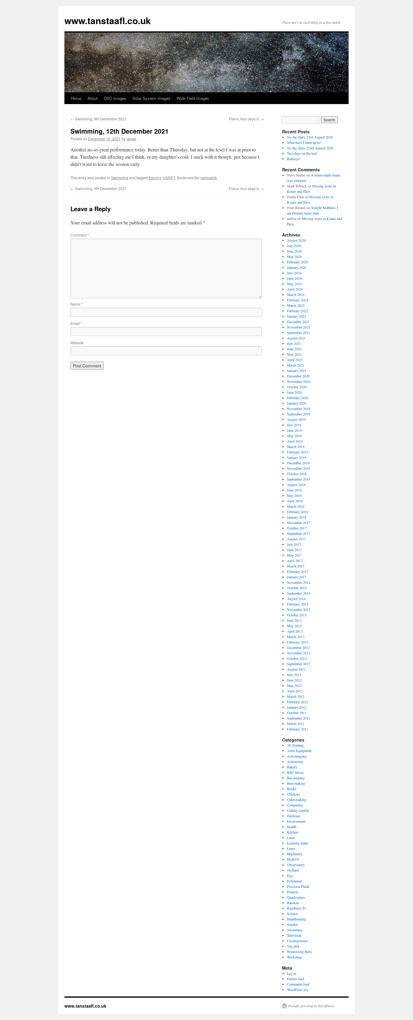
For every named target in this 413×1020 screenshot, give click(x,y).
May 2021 (294, 354)
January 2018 (296, 517)
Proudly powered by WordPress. (311, 1005)
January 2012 (296, 707)
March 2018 (295, 506)
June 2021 (294, 348)
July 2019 (294, 424)
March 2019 (295, 446)
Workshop (294, 957)
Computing (295, 804)
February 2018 (297, 511)
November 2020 (298, 381)
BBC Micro (295, 772)
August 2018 (296, 484)
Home (76, 98)
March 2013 (295, 636)
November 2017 (298, 522)
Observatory (296, 864)
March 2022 (295, 305)
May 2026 (294, 256)
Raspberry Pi (296, 908)
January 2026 (296, 267)
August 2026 (296, 240)
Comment (79, 234)
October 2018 (297, 473)
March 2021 (295, 365)
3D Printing (295, 745)
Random (293, 902)
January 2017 (296, 576)
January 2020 (296, 403)
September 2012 (298, 663)
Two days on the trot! (302, 153)
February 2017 (297, 571)
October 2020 (297, 386)
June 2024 (294, 278)
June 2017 (294, 549)
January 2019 (296, 457)
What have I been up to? (304, 142)
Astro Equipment (299, 750)
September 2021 (298, 332)
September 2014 (298, 593)
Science (292, 913)
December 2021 (298, 321)
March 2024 (295, 294)
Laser (291, 837)
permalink (208, 177)
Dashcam (293, 815)
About (92, 98)
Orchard (293, 870)
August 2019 (296, 419)
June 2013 (294, 620)
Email (76, 323)
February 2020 (297, 397)
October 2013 (297, 614)
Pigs (290, 875)
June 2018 (294, 490)
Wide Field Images (193, 98)
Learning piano (297, 842)
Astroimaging (297, 756)
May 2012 (294, 685)
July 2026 (294, 245)
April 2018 (295, 500)
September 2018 (298, 479)
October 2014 (297, 587)
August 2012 (296, 669)
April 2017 (295, 560)
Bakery (292, 766)
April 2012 (295, 690)
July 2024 (294, 272)
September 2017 (298, 533)
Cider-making (296, 799)
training (155, 177)
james (131, 138)
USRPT (169, 177)
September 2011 (298, 718)
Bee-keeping (296, 777)
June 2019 (294, 430)
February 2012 (297, 701)
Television (294, 935)
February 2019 (297, 452)
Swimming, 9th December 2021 (98, 118)
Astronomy (295, 761)
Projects (292, 891)
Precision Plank (298, 886)
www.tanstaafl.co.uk (107, 20)
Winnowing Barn (299, 951)
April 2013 (295, 631)
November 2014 (298, 582)
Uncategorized (297, 940)
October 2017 (297, 528)
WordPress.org (297, 989)
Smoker (292, 924)
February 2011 (297, 728)
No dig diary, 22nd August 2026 (310, 147)
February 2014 (297, 604)
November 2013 (298, 609)
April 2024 (295, 289)
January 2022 (296, 316)
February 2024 (297, 299)
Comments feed (298, 984)
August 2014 (296, 598)
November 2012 (298, 652)
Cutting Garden (298, 810)
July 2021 (294, 343)
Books (291, 788)
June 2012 (294, 680)
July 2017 (294, 544)
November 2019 (298, 408)
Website (77, 342)
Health (291, 826)
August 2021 (296, 337)
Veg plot (293, 946)
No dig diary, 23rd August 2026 (310, 137)
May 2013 (294, 625)
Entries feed (295, 978)
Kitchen (292, 832)
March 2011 (295, 723)
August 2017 (296, 538)
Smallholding (296, 919)
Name (76, 304)
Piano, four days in (246, 118)
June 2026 (294, 251)
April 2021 (295, 359)
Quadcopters (296, 897)
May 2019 (294, 435)
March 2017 (295, 566)
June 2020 (294, 392)
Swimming (119, 177)
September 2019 (298, 413)
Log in (291, 973)
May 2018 (294, 495)
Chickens (293, 794)
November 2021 (298, 327)
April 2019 (295, 441)
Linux (291, 848)
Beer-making (296, 783)
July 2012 (294, 674)
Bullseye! (294, 158)
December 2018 (298, 462)
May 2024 (294, 283)
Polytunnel (294, 881)
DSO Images (115, 98)
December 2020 (298, 375)
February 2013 (297, 642)
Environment (296, 821)
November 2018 (298, 468)
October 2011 (297, 712)
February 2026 (297, 261)
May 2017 (294, 555)
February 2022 (297, 310)
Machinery (294, 853)
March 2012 (295, 696)
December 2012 (298, 647)
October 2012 (297, 658)
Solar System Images (151, 98)
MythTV (293, 859)
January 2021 (296, 370)
